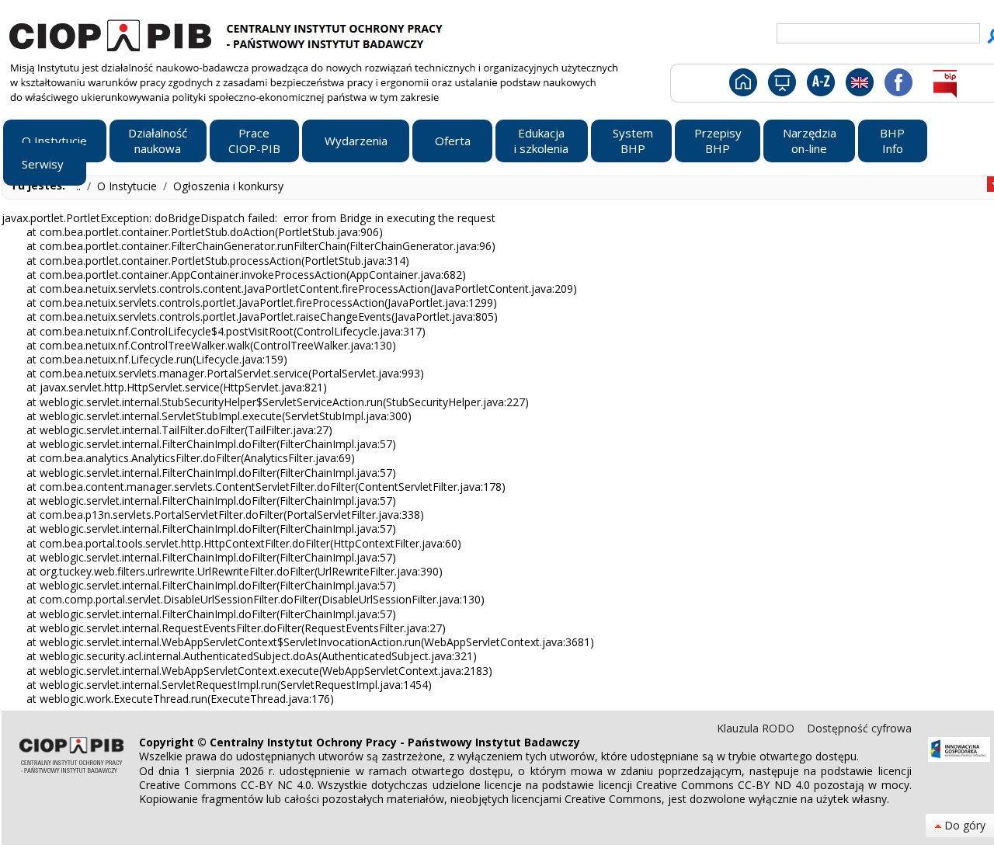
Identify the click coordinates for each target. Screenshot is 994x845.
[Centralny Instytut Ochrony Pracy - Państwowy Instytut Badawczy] (228, 33)
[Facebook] (897, 81)
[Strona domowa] (742, 81)
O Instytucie (128, 186)
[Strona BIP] (945, 81)
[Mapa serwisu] (781, 81)
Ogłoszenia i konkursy (228, 186)
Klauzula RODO (757, 728)
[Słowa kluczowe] (819, 81)
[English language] (859, 81)
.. (80, 186)
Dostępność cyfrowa (859, 728)
